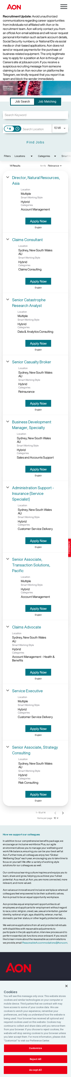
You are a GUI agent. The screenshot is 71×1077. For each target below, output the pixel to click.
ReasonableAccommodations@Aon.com (44, 943)
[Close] (66, 986)
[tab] (22, 101)
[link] (35, 202)
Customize (35, 1048)
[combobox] (35, 115)
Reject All (35, 1059)
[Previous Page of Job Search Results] (55, 812)
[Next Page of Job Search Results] (63, 812)
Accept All (35, 1069)
